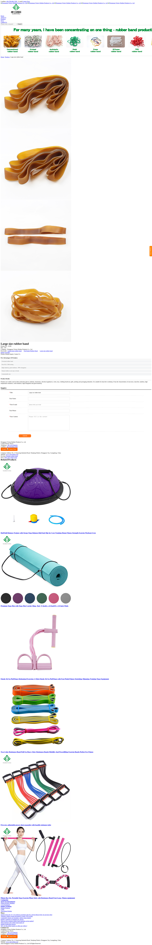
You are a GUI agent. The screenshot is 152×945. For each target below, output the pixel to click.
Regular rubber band (12, 456)
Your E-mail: (13, 404)
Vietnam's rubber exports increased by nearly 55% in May (17, 916)
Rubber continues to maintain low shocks (12, 919)
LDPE (2, 909)
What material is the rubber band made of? (12, 922)
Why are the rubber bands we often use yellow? (14, 926)
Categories (4, 900)
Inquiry (3, 352)
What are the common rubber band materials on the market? (17, 921)
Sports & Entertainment (8, 901)
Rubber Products (5, 908)
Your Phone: (12, 410)
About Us (3, 17)
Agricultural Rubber (6, 911)
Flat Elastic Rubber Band (31, 351)
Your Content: (13, 416)
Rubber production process (8, 924)
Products (3, 19)
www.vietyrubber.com (12, 454)
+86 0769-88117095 (11, 1)
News (2, 20)
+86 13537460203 (12, 445)
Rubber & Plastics (6, 906)
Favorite (7, 352)
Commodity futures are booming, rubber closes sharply (16, 918)
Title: (11, 392)
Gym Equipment (5, 905)
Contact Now (26, 1)
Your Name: (12, 398)
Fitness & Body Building (8, 903)
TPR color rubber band (10, 457)
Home (2, 16)
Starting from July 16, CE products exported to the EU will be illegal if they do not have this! (26, 914)
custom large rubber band (15, 351)
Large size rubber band (46, 351)
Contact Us (4, 22)
